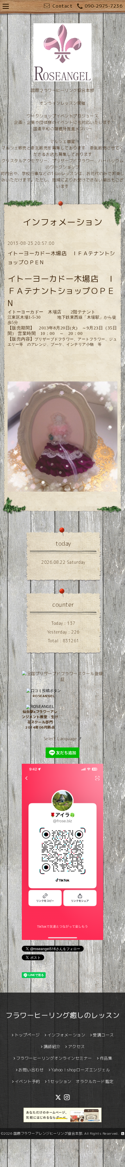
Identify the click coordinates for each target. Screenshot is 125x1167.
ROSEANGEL (44, 695)
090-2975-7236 (103, 6)
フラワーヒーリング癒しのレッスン (62, 1015)
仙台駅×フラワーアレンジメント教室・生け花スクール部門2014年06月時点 (40, 719)
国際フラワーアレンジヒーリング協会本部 (48, 1133)
